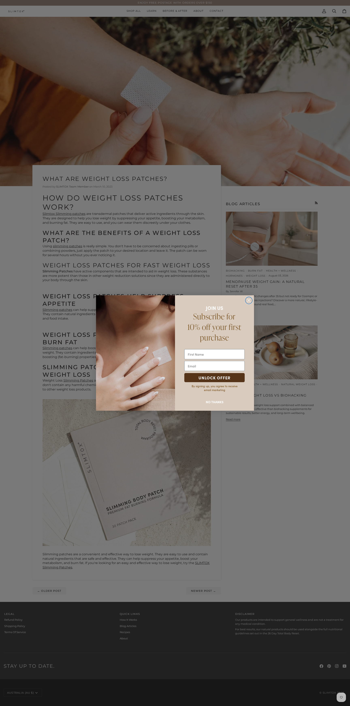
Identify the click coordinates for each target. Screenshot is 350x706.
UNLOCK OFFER (214, 377)
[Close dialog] (248, 300)
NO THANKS (214, 402)
